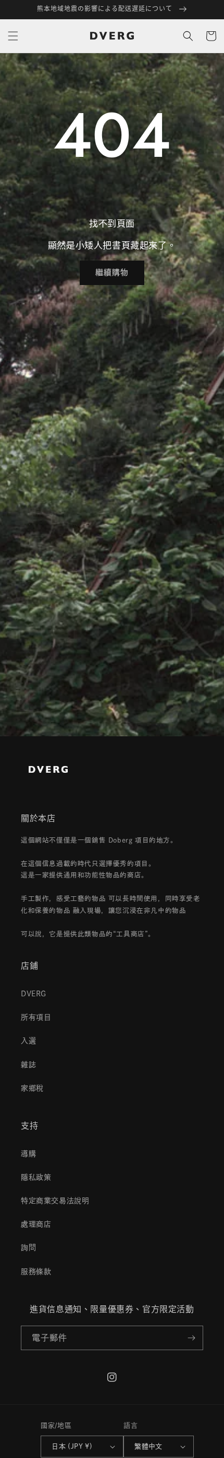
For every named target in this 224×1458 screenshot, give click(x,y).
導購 (28, 1153)
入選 (28, 1040)
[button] (13, 35)
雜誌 (28, 1064)
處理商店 (36, 1224)
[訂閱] (191, 1338)
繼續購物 (112, 272)
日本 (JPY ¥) (72, 1446)
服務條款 (36, 1271)
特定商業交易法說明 (55, 1200)
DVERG (33, 993)
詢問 (28, 1247)
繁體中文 (148, 1446)
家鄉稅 (32, 1088)
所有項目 (36, 1017)
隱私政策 (36, 1177)
